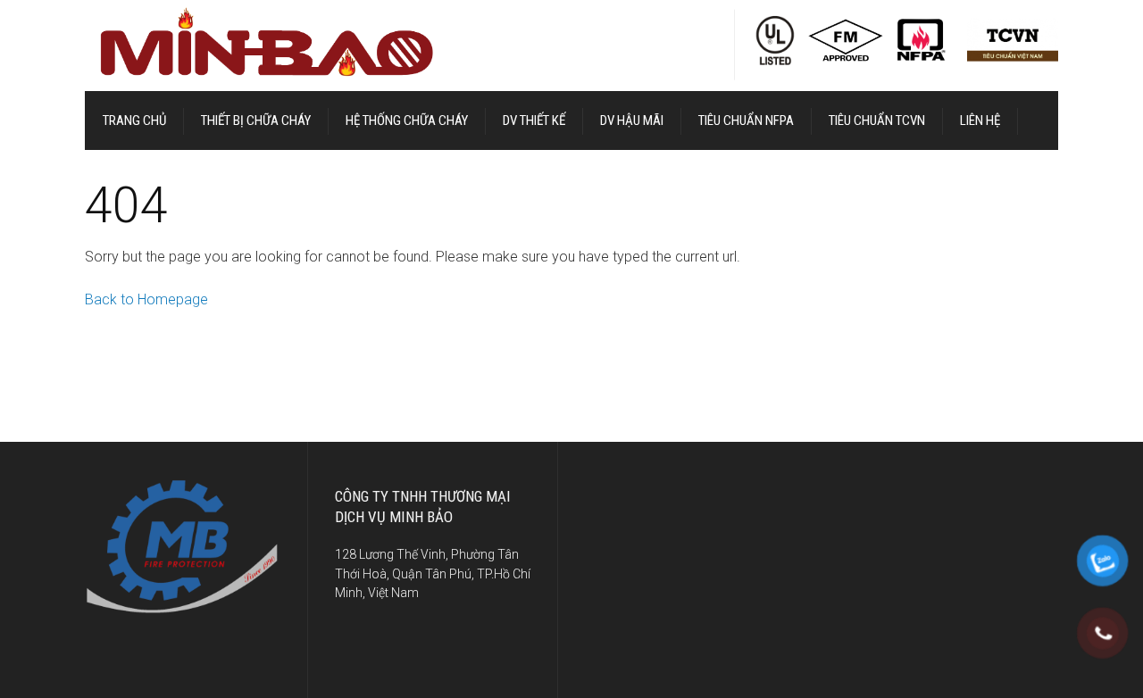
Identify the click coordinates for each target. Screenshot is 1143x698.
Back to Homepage (146, 299)
